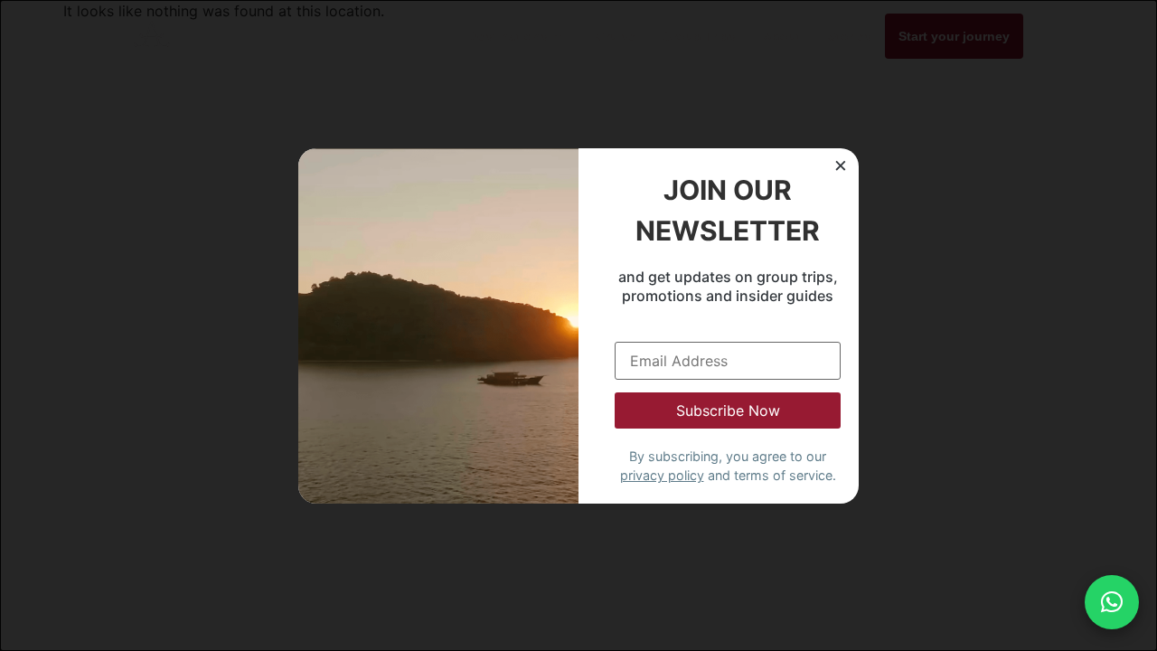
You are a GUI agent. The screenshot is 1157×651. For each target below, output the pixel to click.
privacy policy (662, 475)
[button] (1112, 602)
